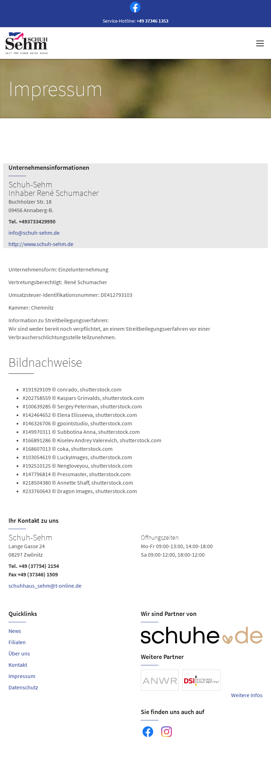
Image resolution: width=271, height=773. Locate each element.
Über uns (19, 653)
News (14, 630)
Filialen (17, 642)
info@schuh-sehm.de (34, 232)
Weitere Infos (247, 695)
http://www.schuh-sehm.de (40, 243)
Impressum (21, 675)
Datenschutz (23, 687)
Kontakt (17, 664)
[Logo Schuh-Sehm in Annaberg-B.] (27, 43)
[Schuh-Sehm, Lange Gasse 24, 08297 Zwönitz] (135, 563)
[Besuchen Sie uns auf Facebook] (134, 8)
